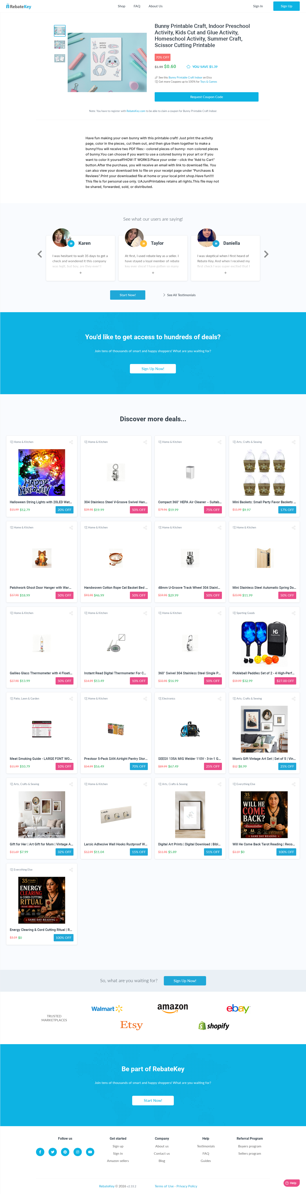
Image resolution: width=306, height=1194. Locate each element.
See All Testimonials (181, 295)
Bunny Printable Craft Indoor (185, 77)
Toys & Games (208, 81)
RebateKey (106, 1186)
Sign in (118, 1153)
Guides (206, 1161)
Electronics (168, 698)
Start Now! (128, 295)
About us (162, 1146)
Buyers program (249, 1146)
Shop (121, 6)
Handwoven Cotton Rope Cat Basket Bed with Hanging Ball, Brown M (135, 588)
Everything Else (245, 784)
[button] (70, 442)
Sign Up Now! (153, 368)
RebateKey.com (136, 111)
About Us (156, 6)
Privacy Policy (187, 1186)
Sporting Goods (245, 613)
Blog (162, 1161)
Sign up (118, 1146)
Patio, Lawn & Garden (26, 698)
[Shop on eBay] (238, 1012)
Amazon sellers (118, 1161)
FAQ (137, 6)
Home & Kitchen (23, 442)
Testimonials (206, 1146)
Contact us (162, 1153)
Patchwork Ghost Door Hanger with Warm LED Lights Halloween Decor (62, 588)
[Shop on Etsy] (131, 1029)
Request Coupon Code (206, 97)
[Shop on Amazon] (172, 1012)
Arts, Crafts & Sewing (249, 442)
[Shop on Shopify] (213, 1029)
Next (266, 254)
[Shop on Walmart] (106, 1012)
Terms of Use (164, 1186)
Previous (39, 254)
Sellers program (249, 1153)
